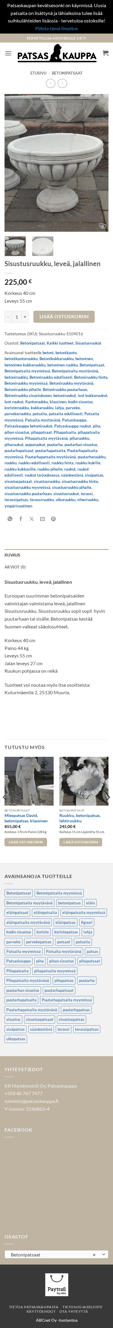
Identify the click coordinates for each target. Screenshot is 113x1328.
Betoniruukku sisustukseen (28, 395)
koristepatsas (66, 932)
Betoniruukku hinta (91, 377)
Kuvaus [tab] (12, 555)
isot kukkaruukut (92, 395)
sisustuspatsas (71, 1019)
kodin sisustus (80, 401)
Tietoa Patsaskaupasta (34, 1307)
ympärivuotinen (18, 506)
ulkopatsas (15, 1038)
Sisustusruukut (88, 343)
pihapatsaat (41, 432)
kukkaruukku (42, 407)
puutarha (55, 444)
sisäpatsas (94, 475)
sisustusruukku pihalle (71, 487)
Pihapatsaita (65, 432)
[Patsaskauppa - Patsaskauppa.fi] (57, 53)
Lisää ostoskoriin (64, 316)
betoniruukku (16, 377)
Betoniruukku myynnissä (26, 383)
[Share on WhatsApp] (10, 519)
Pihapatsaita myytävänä (46, 438)
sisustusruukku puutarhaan (28, 493)
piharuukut (14, 444)
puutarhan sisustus (80, 444)
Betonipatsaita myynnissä (27, 371)
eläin (90, 903)
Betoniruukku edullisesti (51, 377)
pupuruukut (35, 444)
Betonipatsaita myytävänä (75, 371)
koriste (42, 932)
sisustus (13, 1019)
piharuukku (79, 438)
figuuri (87, 922)
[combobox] (56, 1254)
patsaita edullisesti (66, 413)
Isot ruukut (14, 401)
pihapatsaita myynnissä (55, 970)
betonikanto (66, 352)
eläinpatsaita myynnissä (83, 912)
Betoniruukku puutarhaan (65, 389)
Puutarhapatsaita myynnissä (67, 999)
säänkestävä (72, 475)
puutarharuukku (91, 456)
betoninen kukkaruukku (25, 365)
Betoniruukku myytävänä (71, 383)
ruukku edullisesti (34, 462)
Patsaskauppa (74, 420)
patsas (92, 951)
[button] (8, 53)
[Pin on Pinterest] (53, 519)
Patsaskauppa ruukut (72, 426)
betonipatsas (69, 903)
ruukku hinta (63, 462)
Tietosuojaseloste (82, 1307)
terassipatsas (16, 499)
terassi (87, 493)
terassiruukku (42, 499)
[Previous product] (62, 83)
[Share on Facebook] (21, 519)
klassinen (58, 401)
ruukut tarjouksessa (42, 475)
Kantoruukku (36, 401)
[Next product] (50, 83)
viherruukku (87, 499)
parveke (73, 407)
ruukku (11, 462)
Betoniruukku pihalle (23, 389)
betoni (48, 352)
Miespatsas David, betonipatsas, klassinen (26, 818)
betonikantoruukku (21, 358)
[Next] (98, 163)
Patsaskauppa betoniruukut (28, 426)
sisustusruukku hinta (80, 481)
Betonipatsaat (67, 73)
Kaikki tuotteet (60, 343)
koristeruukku (17, 407)
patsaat (63, 941)
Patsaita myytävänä (42, 420)
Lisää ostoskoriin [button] (26, 842)
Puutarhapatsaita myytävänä (50, 456)
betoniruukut (64, 395)
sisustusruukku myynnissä (27, 487)
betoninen (84, 358)
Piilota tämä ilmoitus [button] (56, 28)
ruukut (70, 469)
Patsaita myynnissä (23, 951)
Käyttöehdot (41, 1311)
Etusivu (38, 73)
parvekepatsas (39, 941)
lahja (59, 407)
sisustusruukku (47, 481)
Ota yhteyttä (73, 1311)
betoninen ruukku (62, 365)
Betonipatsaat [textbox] (53, 1254)
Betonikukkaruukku (56, 358)
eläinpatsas (65, 922)
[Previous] (14, 163)
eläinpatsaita (45, 912)
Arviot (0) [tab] (15, 567)
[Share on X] (32, 519)
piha (96, 426)
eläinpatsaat (17, 912)
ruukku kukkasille (20, 469)
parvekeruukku (18, 413)
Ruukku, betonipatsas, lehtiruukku (80, 818)
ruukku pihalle (49, 469)
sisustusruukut (66, 493)
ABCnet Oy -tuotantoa (56, 1320)
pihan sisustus (17, 432)
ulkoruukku (65, 499)
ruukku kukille (87, 462)
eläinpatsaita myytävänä (28, 922)
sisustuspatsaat (18, 481)
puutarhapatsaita (50, 450)
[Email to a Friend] (43, 519)
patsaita (40, 413)
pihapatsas (64, 980)
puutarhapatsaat (19, 450)
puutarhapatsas (76, 1009)
